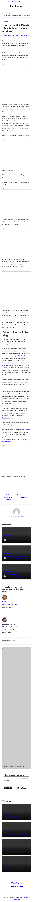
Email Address (8, 780)
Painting (5, 21)
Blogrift (25, 897)
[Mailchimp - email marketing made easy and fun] (21, 789)
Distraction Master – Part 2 (14, 869)
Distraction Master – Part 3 (13, 574)
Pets (12, 571)
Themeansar (16, 899)
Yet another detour (10, 538)
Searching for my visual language (15, 556)
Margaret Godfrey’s (19, 356)
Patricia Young (7, 602)
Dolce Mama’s (25, 429)
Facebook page (7, 418)
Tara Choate (16, 6)
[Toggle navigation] (2, 5)
